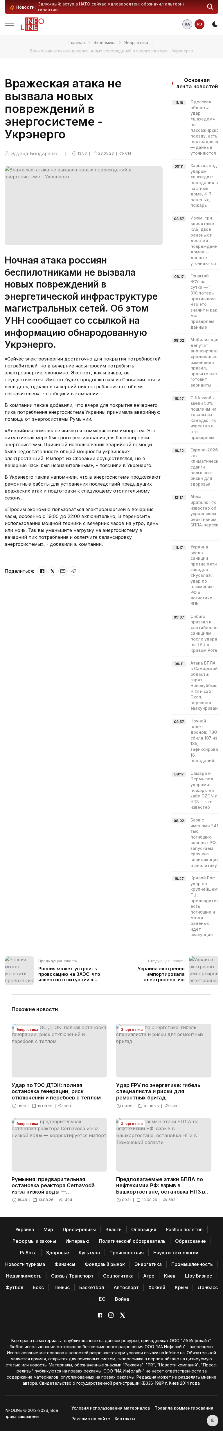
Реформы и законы (34, 1241)
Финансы (65, 1264)
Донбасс (207, 1287)
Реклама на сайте (90, 1418)
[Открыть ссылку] (73, 571)
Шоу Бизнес (198, 1276)
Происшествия (126, 1253)
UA (187, 24)
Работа (28, 1253)
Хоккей (156, 1287)
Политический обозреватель (132, 1241)
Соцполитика (118, 1276)
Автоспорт (126, 1287)
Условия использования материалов (110, 1408)
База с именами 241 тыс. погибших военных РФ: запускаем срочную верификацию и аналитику (205, 842)
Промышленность (192, 1264)
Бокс (38, 1287)
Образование (190, 1241)
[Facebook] (42, 571)
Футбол (14, 1287)
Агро (148, 1276)
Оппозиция (143, 1229)
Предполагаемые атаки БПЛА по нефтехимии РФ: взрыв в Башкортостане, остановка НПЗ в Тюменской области (160, 1188)
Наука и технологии (175, 1253)
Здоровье (57, 1253)
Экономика (104, 42)
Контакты (125, 1418)
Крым (181, 1287)
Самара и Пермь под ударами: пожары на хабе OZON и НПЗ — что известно (203, 790)
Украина (24, 1229)
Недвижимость (24, 1276)
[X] (52, 571)
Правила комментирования (183, 1408)
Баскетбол (91, 1287)
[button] (210, 6)
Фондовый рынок (105, 1264)
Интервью (77, 1241)
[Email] (63, 571)
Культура (89, 1253)
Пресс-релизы (79, 1229)
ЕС (102, 1299)
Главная (77, 42)
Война (122, 1299)
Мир (48, 1229)
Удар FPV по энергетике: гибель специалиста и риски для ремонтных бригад (158, 1091)
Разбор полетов (184, 1229)
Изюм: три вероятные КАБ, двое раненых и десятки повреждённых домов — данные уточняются (206, 240)
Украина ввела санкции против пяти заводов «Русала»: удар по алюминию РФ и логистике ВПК (203, 575)
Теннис (61, 1287)
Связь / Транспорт (72, 1276)
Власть (113, 1229)
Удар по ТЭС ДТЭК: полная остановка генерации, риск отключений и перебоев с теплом (56, 1091)
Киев (169, 1276)
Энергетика (136, 42)
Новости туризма (25, 1264)
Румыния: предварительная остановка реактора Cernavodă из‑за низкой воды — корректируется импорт (53, 1188)
